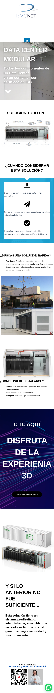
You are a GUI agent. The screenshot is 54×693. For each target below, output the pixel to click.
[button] (48, 687)
